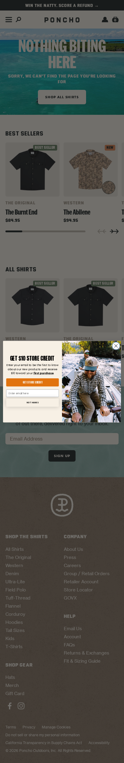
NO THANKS (32, 402)
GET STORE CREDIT (32, 382)
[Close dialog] (116, 345)
